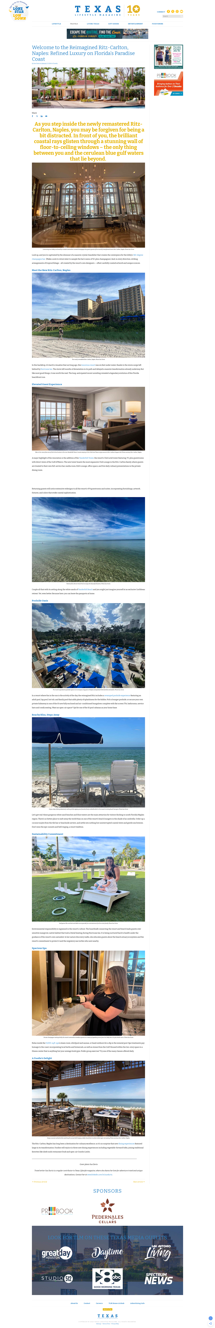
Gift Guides (113, 24)
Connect (161, 12)
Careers (99, 1303)
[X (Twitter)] (172, 12)
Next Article (138, 1182)
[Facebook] (168, 12)
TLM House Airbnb (116, 1303)
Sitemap (98, 1324)
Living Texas (93, 24)
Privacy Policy (115, 1324)
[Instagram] (177, 12)
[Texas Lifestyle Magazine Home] (107, 10)
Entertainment (135, 24)
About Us (74, 1303)
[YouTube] (181, 12)
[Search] (181, 15)
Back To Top (107, 1309)
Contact (87, 1303)
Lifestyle (56, 24)
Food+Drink (157, 24)
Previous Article (40, 1182)
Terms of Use (106, 1324)
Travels (74, 24)
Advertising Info (137, 1303)
